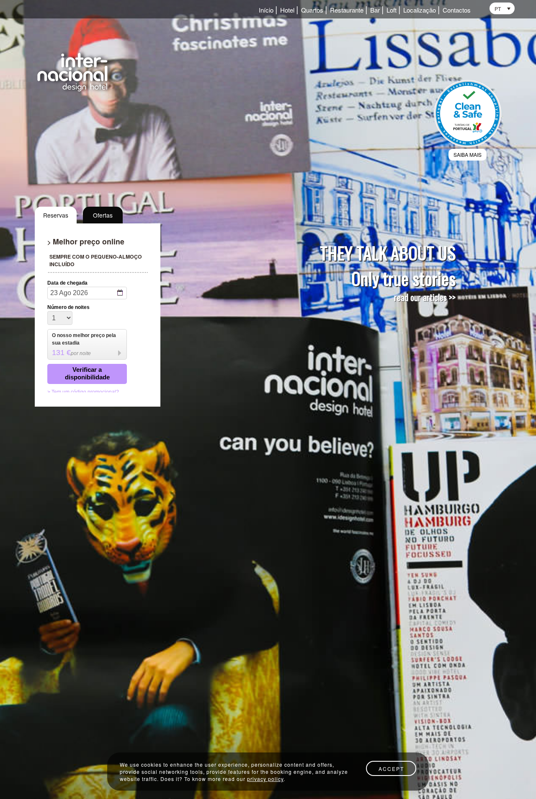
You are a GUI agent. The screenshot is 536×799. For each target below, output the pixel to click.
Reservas (55, 215)
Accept (391, 768)
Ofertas (103, 215)
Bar (375, 10)
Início (266, 10)
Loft (392, 10)
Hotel (287, 10)
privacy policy (265, 778)
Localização (419, 10)
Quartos (312, 10)
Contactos (457, 10)
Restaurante (346, 10)
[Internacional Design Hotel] (75, 71)
